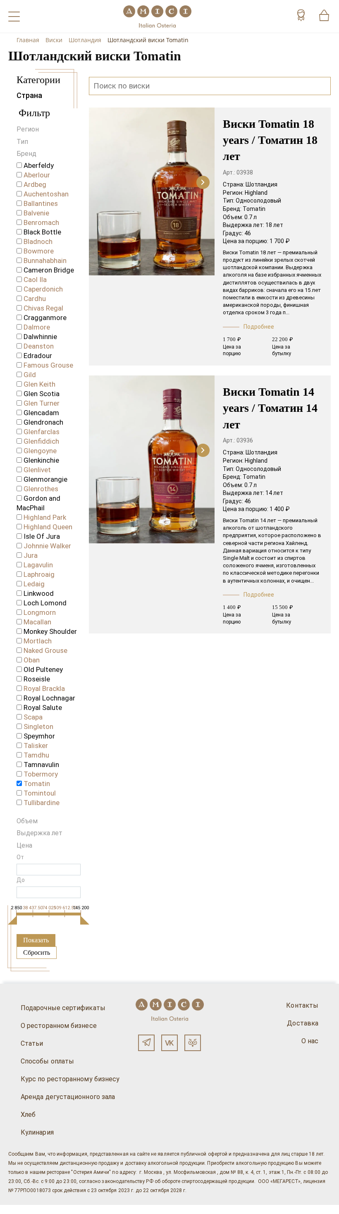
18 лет (274, 225)
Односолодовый (258, 200)
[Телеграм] (146, 1043)
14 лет (274, 493)
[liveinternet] (18, 1209)
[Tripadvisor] (192, 1043)
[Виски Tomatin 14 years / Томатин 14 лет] (152, 460)
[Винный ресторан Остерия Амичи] (157, 16)
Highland (256, 192)
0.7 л (250, 217)
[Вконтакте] (169, 1043)
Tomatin (254, 209)
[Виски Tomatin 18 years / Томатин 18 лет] (152, 192)
